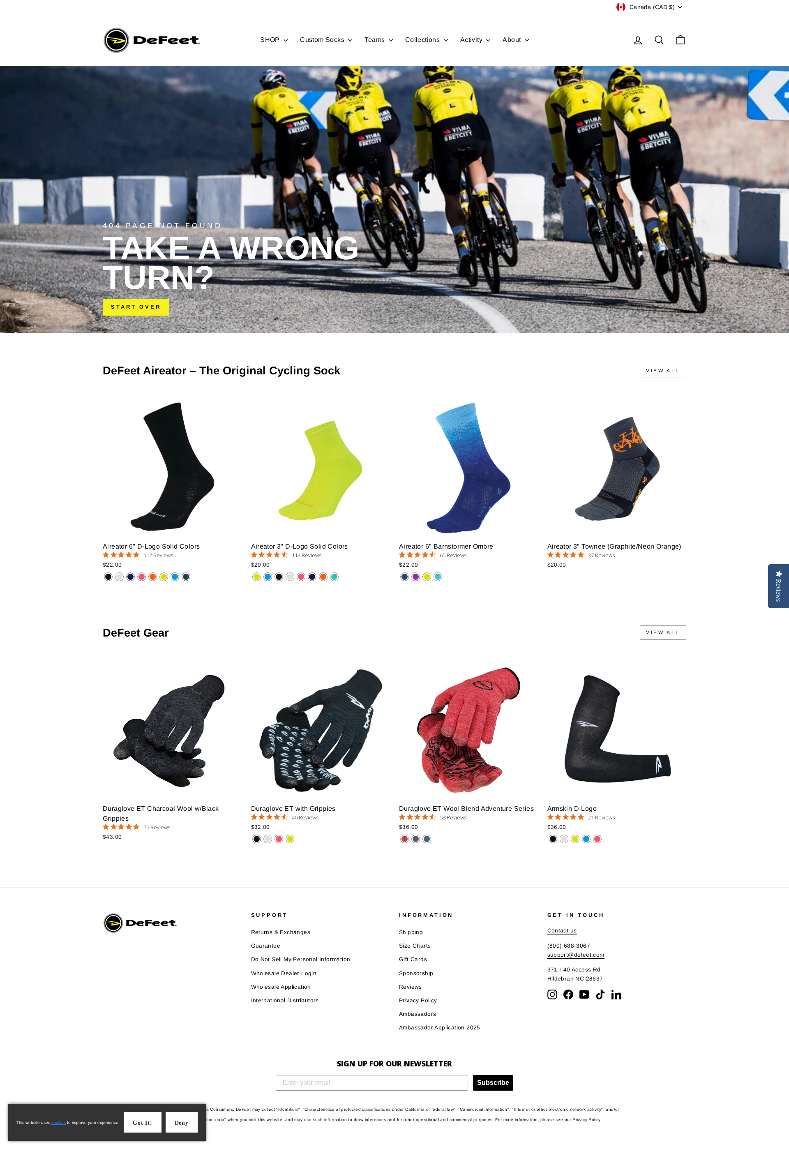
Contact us (562, 931)
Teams (375, 39)
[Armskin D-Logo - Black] (553, 839)
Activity (472, 39)
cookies (58, 1122)
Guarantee (266, 946)
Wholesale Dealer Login (284, 973)
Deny (182, 1123)
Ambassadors (417, 1014)
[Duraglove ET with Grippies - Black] (257, 839)
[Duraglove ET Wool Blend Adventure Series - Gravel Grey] (416, 839)
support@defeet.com (575, 955)
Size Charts (415, 946)
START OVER (136, 307)
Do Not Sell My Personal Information (301, 959)
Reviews (410, 987)
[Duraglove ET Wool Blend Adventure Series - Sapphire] (427, 839)
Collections (423, 39)
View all (663, 371)
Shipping (411, 932)
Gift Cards (413, 959)
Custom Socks (323, 39)
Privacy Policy (418, 1000)
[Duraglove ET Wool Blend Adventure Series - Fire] (404, 839)
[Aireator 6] (108, 577)
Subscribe (493, 1082)
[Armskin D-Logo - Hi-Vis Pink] (597, 839)
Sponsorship (416, 973)
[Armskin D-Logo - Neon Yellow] (575, 839)
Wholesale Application (281, 987)
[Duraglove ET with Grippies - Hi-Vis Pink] (279, 839)
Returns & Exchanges (281, 932)
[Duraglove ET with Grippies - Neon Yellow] (290, 839)
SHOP (270, 39)
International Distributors (285, 1000)
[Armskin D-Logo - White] (564, 839)
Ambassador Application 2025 (439, 1027)
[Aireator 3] (257, 577)
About (512, 39)
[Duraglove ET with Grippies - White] (268, 839)
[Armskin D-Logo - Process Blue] (586, 839)
